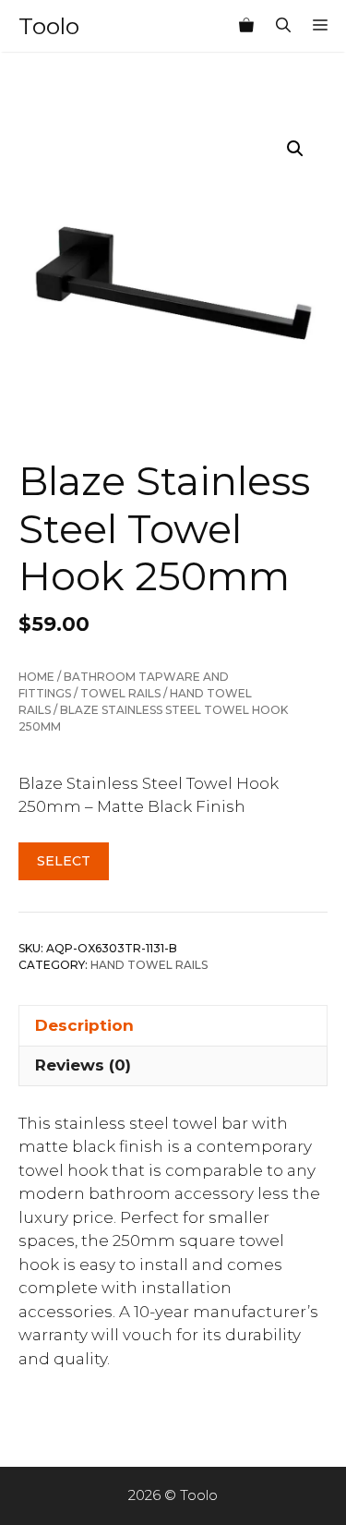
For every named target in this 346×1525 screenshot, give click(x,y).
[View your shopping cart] (246, 26)
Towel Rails (120, 693)
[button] (295, 148)
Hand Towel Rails (149, 965)
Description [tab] (84, 1025)
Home (36, 677)
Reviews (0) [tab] (83, 1065)
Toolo (48, 26)
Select (63, 861)
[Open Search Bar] (283, 26)
